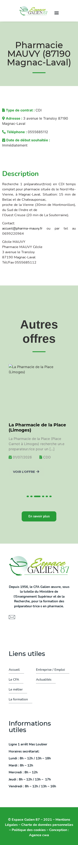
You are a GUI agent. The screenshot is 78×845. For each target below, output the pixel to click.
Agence (39, 835)
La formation (18, 699)
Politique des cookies (29, 830)
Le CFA (14, 679)
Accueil (14, 670)
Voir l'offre (24, 472)
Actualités (43, 679)
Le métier (16, 689)
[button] (56, 12)
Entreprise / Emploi (50, 670)
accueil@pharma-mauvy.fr (22, 228)
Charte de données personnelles (47, 824)
